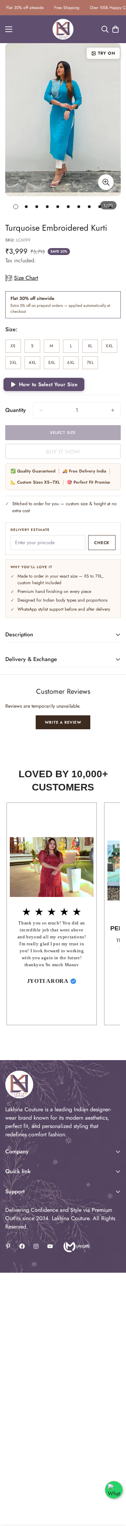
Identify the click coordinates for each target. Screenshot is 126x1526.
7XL (92, 364)
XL (93, 348)
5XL (53, 364)
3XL (15, 364)
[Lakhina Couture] (63, 29)
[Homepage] (76, 1246)
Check (102, 543)
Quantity (15, 410)
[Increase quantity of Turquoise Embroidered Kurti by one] (112, 410)
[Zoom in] (106, 182)
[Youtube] (50, 1246)
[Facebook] (22, 1246)
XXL (111, 348)
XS (15, 348)
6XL (73, 364)
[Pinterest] (8, 1246)
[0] (115, 29)
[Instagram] (36, 1246)
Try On (106, 53)
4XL (34, 364)
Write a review (63, 722)
